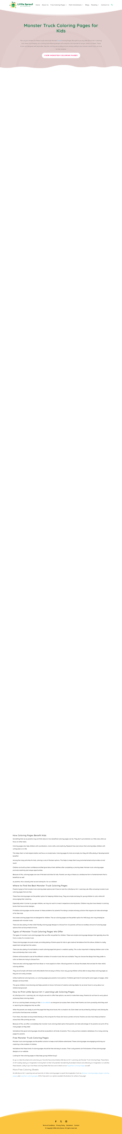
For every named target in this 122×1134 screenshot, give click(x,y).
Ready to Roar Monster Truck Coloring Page (36, 520)
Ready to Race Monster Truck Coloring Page (36, 371)
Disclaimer (69, 1125)
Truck (59, 40)
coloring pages (93, 1073)
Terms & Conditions (49, 1125)
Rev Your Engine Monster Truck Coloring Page (37, 147)
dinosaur (85, 1073)
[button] (112, 5)
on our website (45, 1002)
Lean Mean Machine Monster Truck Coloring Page (39, 222)
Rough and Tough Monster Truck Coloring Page (38, 445)
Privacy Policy (60, 1125)
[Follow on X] (61, 1121)
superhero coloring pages (29, 1076)
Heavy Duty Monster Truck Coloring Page (35, 669)
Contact (76, 1125)
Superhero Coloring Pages (76, 1065)
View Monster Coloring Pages (61, 55)
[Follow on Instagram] (66, 1121)
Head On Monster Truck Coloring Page (34, 818)
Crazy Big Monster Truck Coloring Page (34, 594)
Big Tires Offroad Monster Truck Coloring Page (38, 743)
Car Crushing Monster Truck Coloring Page (36, 296)
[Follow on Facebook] (56, 1121)
